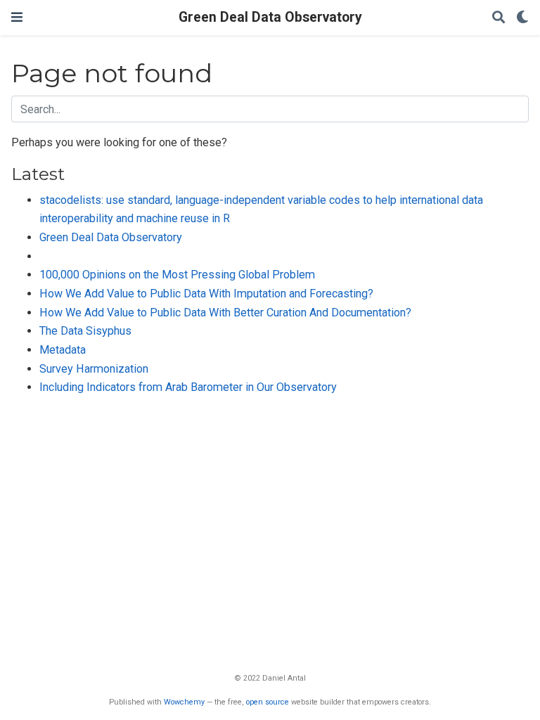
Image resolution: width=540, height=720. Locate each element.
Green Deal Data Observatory (270, 17)
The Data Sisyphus (85, 331)
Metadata (62, 349)
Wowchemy (184, 702)
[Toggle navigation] (16, 17)
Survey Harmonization (93, 368)
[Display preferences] (522, 18)
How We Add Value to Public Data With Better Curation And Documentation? (225, 312)
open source (267, 702)
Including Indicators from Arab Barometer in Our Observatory (188, 387)
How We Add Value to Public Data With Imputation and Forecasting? (206, 293)
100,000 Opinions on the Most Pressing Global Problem (177, 274)
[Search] (498, 18)
